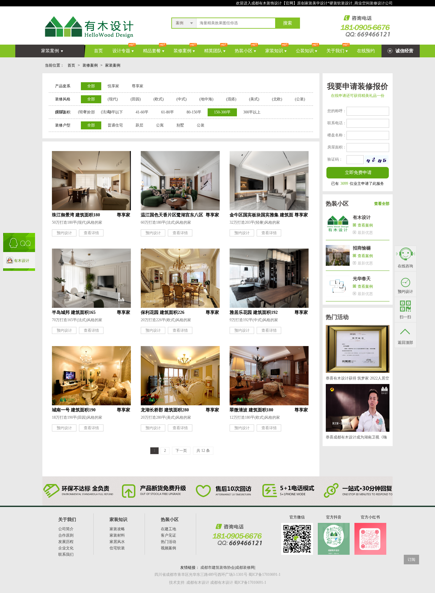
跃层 (139, 125)
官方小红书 (370, 517)
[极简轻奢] (269, 208)
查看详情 (91, 233)
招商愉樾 (362, 248)
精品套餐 (152, 50)
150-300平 (222, 112)
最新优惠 (365, 232)
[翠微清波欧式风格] (269, 403)
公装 (200, 125)
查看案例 (365, 225)
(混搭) (231, 99)
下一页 (181, 450)
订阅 (411, 559)
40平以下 (115, 112)
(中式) (181, 99)
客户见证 (168, 535)
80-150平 (194, 112)
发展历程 (66, 541)
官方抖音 (333, 517)
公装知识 (305, 50)
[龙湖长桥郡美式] (180, 403)
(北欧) (277, 99)
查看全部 (381, 203)
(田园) (136, 99)
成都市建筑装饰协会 (217, 567)
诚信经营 (404, 50)
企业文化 (66, 548)
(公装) (300, 99)
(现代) (113, 99)
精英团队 (213, 50)
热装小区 (244, 50)
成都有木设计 (197, 582)
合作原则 (66, 535)
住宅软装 (117, 548)
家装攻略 (117, 529)
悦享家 (113, 86)
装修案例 (182, 50)
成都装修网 (244, 567)
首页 (98, 50)
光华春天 (362, 278)
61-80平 (167, 112)
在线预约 (366, 50)
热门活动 (168, 541)
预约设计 (64, 233)
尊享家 (137, 86)
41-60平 (142, 112)
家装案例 (50, 50)
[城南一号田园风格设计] (91, 403)
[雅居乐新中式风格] (269, 305)
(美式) (254, 99)
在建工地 (168, 529)
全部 (91, 86)
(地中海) (206, 99)
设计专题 (121, 50)
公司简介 (66, 529)
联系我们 (66, 554)
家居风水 (117, 541)
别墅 (180, 125)
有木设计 (362, 217)
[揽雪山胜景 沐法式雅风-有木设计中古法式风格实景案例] (180, 208)
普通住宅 (115, 125)
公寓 (160, 125)
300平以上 (251, 112)
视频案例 (168, 548)
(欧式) (158, 99)
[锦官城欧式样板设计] (180, 305)
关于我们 (335, 50)
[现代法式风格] (91, 305)
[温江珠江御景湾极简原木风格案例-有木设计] (91, 208)
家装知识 (274, 50)
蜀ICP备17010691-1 (250, 582)
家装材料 (117, 535)
